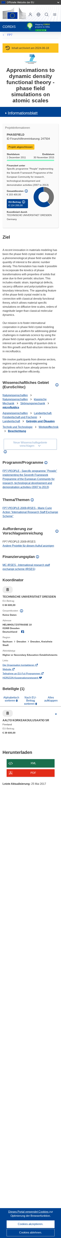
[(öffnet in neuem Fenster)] (14, 13)
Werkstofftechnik (48, 427)
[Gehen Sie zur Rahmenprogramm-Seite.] (30, 59)
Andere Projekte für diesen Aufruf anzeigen (28, 545)
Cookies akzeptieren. (30, 1224)
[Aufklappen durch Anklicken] (55, 714)
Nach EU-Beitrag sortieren (30, 700)
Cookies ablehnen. (30, 1232)
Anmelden (30, 14)
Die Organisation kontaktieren (23, 665)
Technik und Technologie (18, 427)
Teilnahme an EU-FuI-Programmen (26, 674)
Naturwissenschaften (15, 395)
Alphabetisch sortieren (11, 699)
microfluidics (11, 407)
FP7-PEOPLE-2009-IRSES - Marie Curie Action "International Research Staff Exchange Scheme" (30, 512)
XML (33, 763)
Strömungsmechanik (32, 403)
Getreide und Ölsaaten (40, 421)
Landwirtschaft (11, 421)
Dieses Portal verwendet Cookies (28, 1211)
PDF (33, 772)
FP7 (9, 34)
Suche (46, 14)
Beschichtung (17, 431)
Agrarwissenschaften (15, 413)
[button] (38, 14)
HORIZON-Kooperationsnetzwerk (25, 678)
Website (12, 669)
